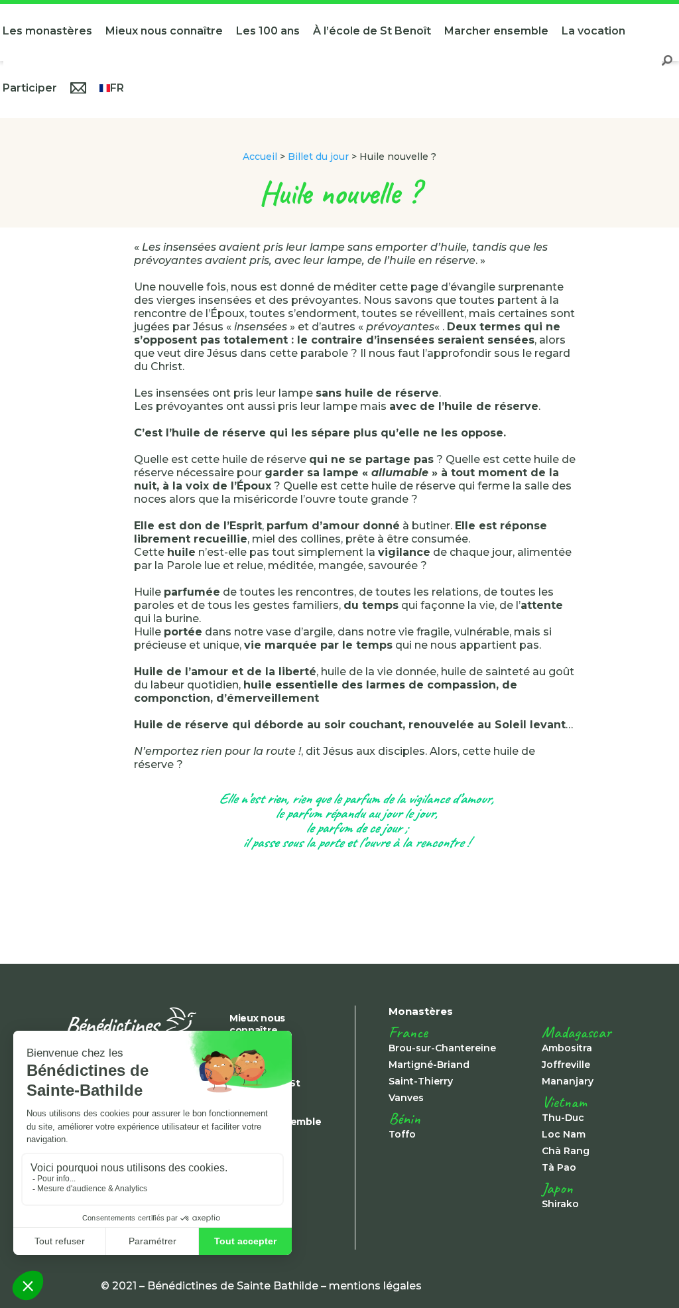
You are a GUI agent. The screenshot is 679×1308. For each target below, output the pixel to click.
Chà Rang (565, 1151)
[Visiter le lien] (132, 1025)
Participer (30, 88)
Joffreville (566, 1065)
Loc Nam (564, 1134)
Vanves (406, 1098)
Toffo (402, 1134)
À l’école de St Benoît (372, 31)
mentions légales (375, 1285)
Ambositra (567, 1048)
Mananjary (567, 1081)
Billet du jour (318, 157)
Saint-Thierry (421, 1081)
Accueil (260, 157)
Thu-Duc (563, 1118)
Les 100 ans (268, 31)
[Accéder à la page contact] (78, 89)
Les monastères (47, 31)
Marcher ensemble (496, 31)
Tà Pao (559, 1167)
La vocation (593, 31)
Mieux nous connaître (164, 31)
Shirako (560, 1204)
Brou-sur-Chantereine (442, 1048)
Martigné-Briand (429, 1065)
